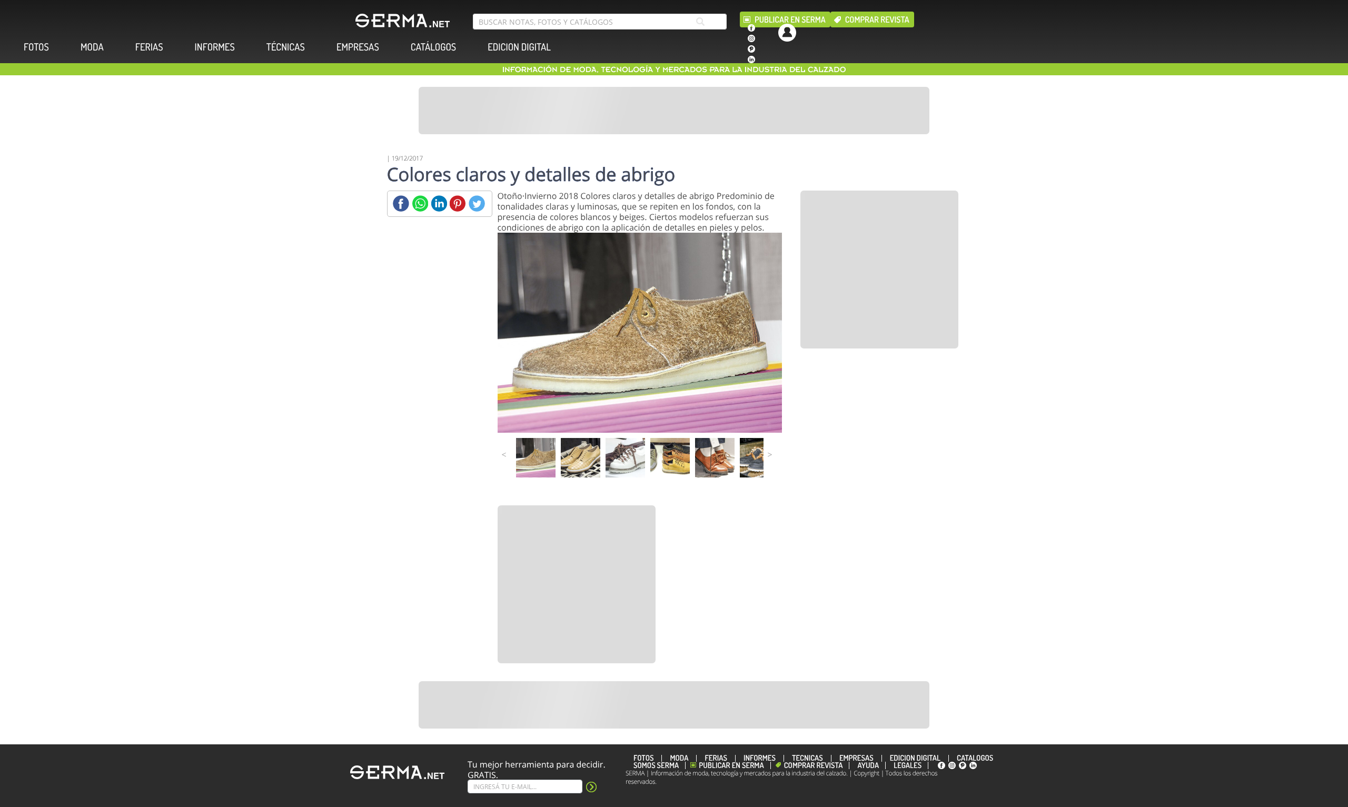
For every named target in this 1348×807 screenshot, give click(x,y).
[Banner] (674, 110)
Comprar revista (877, 19)
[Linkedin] (439, 203)
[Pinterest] (458, 203)
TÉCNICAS (285, 47)
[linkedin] (751, 59)
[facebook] (751, 28)
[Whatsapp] (420, 203)
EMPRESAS (357, 47)
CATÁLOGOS (433, 47)
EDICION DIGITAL (519, 47)
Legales (907, 765)
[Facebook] (401, 203)
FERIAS (149, 47)
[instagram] (751, 38)
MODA (92, 47)
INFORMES (215, 47)
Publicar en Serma (790, 19)
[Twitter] (477, 203)
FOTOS (36, 47)
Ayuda (868, 765)
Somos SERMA (656, 765)
